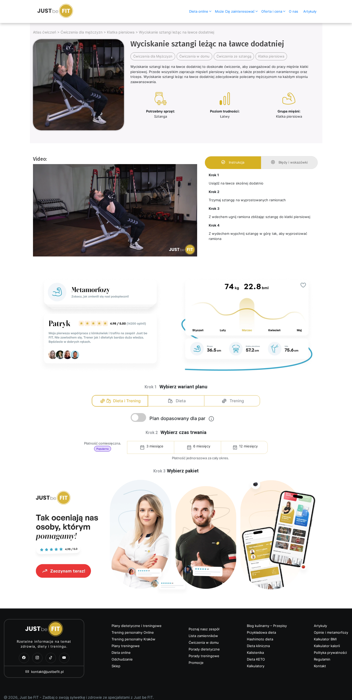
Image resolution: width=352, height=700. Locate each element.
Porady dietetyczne (204, 649)
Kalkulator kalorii (327, 646)
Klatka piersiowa (121, 32)
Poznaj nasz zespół (204, 629)
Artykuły (309, 11)
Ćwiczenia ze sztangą (233, 56)
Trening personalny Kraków (133, 639)
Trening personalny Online (133, 632)
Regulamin (322, 659)
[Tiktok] (51, 658)
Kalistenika (255, 652)
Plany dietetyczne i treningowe (137, 626)
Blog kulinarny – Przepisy (267, 626)
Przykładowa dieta (261, 632)
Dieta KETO (256, 659)
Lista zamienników (203, 636)
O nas (293, 11)
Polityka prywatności (330, 652)
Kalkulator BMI (325, 639)
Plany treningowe (126, 646)
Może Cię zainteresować (235, 11)
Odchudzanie (122, 659)
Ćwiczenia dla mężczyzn (82, 32)
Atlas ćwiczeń (44, 32)
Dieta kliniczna (258, 646)
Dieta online (198, 11)
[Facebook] (24, 658)
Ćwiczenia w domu (194, 56)
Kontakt (320, 666)
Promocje (196, 663)
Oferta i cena (271, 11)
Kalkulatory (255, 666)
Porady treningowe (204, 656)
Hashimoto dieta (260, 639)
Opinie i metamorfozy (331, 632)
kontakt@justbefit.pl (47, 672)
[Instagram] (37, 658)
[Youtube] (64, 658)
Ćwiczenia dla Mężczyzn (152, 56)
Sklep (116, 666)
